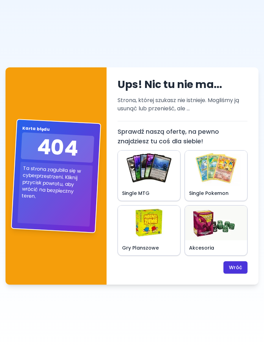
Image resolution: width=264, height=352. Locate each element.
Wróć (235, 267)
